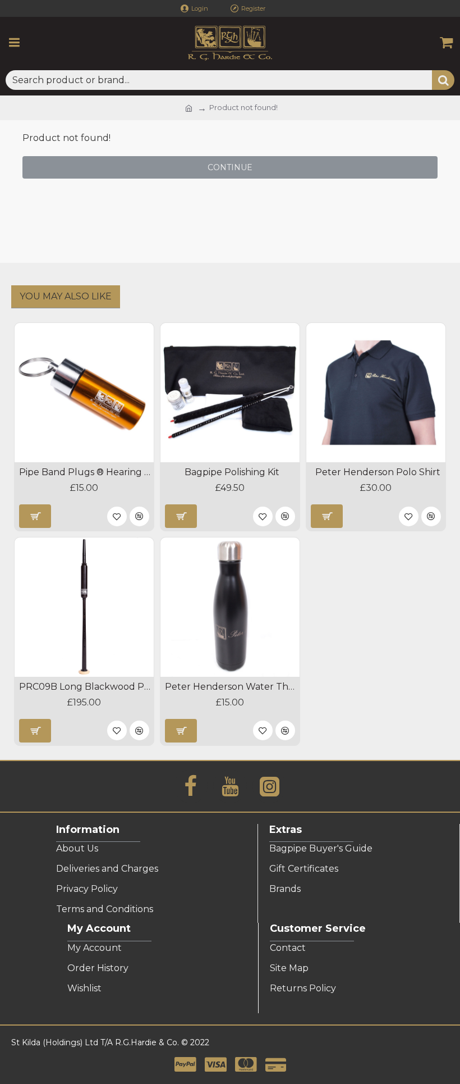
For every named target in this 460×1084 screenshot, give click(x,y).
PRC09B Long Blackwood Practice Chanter (86, 686)
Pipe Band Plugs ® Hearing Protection (86, 472)
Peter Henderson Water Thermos (232, 686)
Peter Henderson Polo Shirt (377, 472)
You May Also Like (66, 296)
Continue (230, 167)
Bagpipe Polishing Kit (232, 472)
